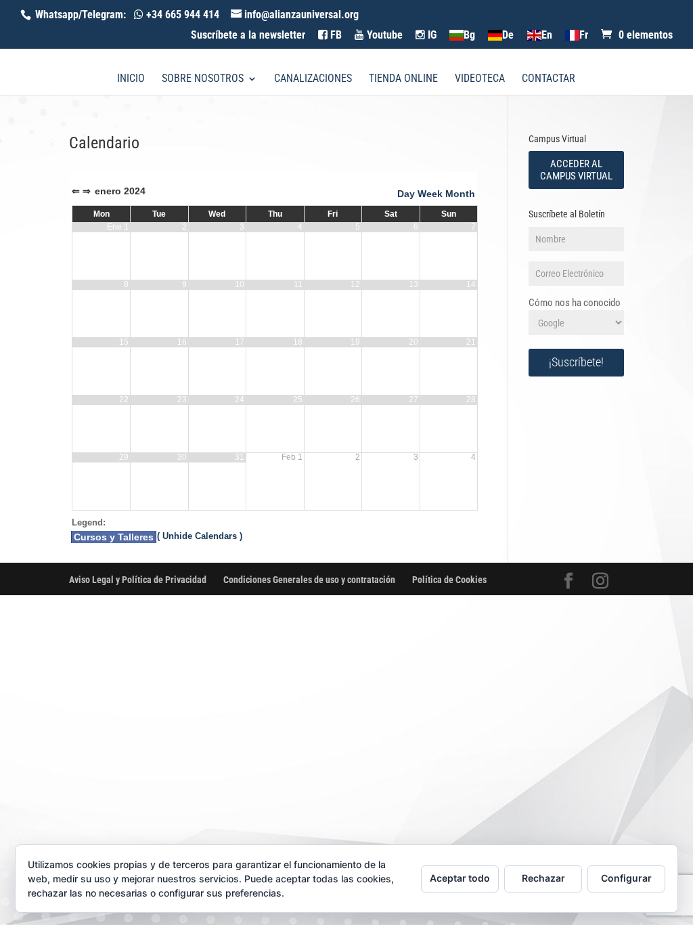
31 (239, 457)
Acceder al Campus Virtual (576, 170)
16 (182, 342)
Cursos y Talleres (114, 537)
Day (406, 193)
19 (355, 342)
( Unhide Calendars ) (199, 536)
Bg (469, 35)
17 (239, 342)
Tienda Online (403, 79)
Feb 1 (292, 457)
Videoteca (480, 79)
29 (124, 457)
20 (413, 342)
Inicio (131, 79)
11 (298, 284)
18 (298, 342)
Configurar (626, 878)
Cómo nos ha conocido (575, 303)
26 (355, 399)
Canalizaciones (313, 79)
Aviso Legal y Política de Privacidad (137, 579)
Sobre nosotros (203, 79)
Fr (583, 35)
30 (182, 457)
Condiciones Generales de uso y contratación (309, 579)
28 (471, 399)
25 (298, 399)
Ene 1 (118, 227)
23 (182, 399)
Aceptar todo (460, 878)
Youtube (383, 35)
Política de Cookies (449, 579)
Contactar (548, 79)
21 (471, 342)
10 (239, 284)
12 (355, 284)
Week (430, 193)
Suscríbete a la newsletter (248, 35)
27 (413, 399)
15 (124, 342)
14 (471, 284)
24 (239, 399)
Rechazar (543, 878)
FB (335, 35)
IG (431, 35)
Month (460, 193)
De (508, 35)
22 (124, 399)
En (546, 35)
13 (413, 284)
